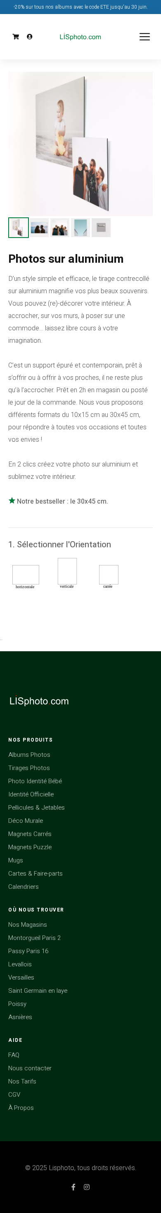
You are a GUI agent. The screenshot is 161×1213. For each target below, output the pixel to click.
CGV (14, 1094)
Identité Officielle (31, 794)
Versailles (21, 977)
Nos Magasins (27, 924)
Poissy (17, 1003)
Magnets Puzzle (30, 847)
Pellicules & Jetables (36, 807)
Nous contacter (30, 1068)
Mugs (15, 860)
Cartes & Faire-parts (35, 873)
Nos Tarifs (22, 1081)
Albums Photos (29, 754)
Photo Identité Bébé (35, 781)
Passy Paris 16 (28, 951)
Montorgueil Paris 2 (34, 937)
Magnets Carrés (30, 834)
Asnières (20, 1017)
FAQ (13, 1055)
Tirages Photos (29, 768)
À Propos (21, 1107)
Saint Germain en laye (37, 990)
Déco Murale (25, 820)
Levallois (20, 964)
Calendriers (23, 886)
